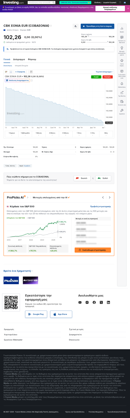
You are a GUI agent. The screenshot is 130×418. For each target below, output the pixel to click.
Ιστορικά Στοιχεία (21, 66)
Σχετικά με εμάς (76, 329)
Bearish (84, 178)
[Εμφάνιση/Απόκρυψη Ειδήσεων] (31, 71)
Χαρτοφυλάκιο (10, 334)
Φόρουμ (32, 59)
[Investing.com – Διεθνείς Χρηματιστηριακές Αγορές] (14, 2)
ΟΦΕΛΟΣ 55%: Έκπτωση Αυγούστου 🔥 (75, 2)
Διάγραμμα (19, 59)
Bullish (105, 178)
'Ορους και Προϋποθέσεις (74, 412)
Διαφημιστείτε (75, 334)
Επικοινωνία (74, 340)
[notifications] (120, 2)
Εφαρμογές (9, 329)
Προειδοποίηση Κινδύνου (117, 412)
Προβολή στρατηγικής (100, 206)
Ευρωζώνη (27, 166)
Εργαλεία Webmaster (13, 340)
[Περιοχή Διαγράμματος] (11, 71)
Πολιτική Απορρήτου (96, 412)
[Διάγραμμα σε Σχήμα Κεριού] (6, 71)
